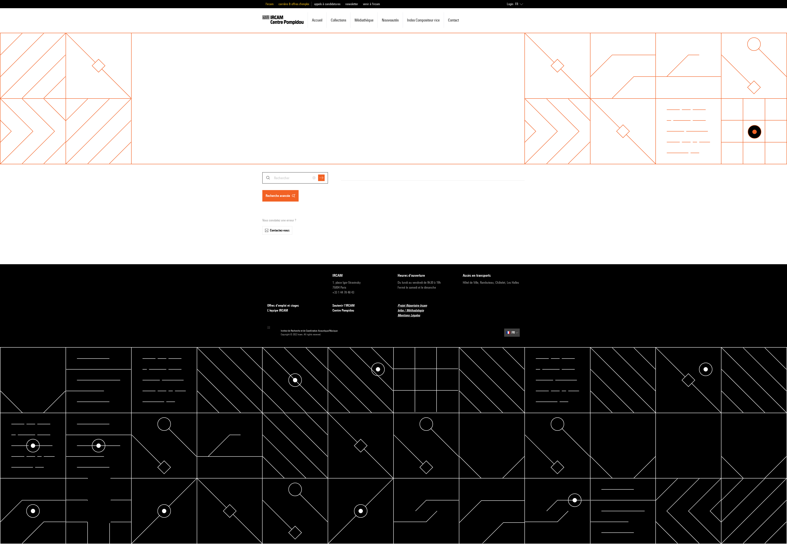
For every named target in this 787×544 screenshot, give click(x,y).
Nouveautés (390, 20)
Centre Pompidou (343, 310)
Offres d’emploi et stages (283, 305)
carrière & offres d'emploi (294, 4)
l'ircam (270, 4)
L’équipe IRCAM (277, 310)
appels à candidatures (327, 4)
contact (453, 20)
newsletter (351, 4)
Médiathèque (364, 20)
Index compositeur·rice (423, 20)
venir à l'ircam (371, 4)
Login (510, 4)
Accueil (317, 20)
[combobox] (295, 178)
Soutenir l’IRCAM (343, 305)
